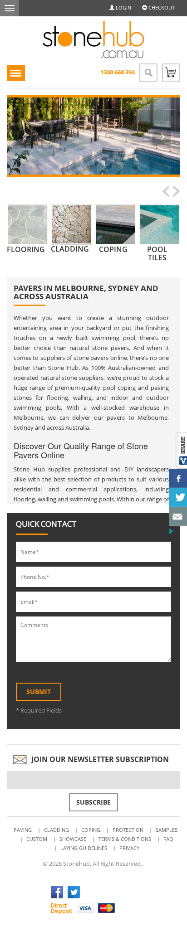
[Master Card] (106, 908)
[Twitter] (74, 892)
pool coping (119, 387)
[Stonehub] (93, 39)
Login (122, 7)
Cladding (56, 829)
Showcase (72, 838)
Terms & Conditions (124, 838)
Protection (128, 829)
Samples (166, 829)
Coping (90, 829)
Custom (36, 838)
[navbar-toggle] (9, 8)
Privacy (129, 847)
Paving (23, 829)
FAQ (168, 838)
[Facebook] (57, 892)
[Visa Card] (85, 908)
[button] (25, 136)
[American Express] (127, 908)
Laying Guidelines (83, 847)
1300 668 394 (117, 72)
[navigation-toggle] (16, 73)
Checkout (161, 7)
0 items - (171, 72)
